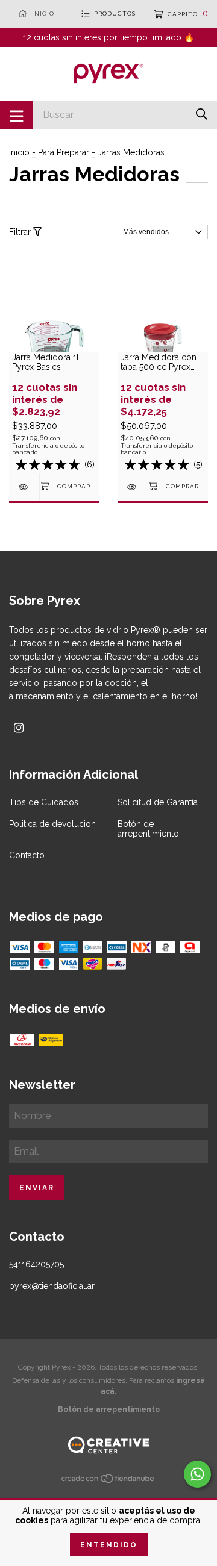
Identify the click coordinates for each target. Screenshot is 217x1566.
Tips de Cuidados (43, 802)
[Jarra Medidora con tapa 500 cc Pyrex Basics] (133, 487)
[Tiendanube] (108, 1481)
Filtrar (21, 232)
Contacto (27, 855)
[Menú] (16, 115)
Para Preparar (63, 152)
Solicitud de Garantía (158, 802)
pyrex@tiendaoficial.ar (52, 1286)
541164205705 (36, 1264)
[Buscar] (201, 114)
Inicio (19, 152)
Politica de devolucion (52, 824)
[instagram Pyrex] (18, 727)
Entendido (108, 1545)
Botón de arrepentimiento (148, 828)
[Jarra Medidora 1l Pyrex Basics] (24, 487)
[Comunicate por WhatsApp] (197, 1474)
